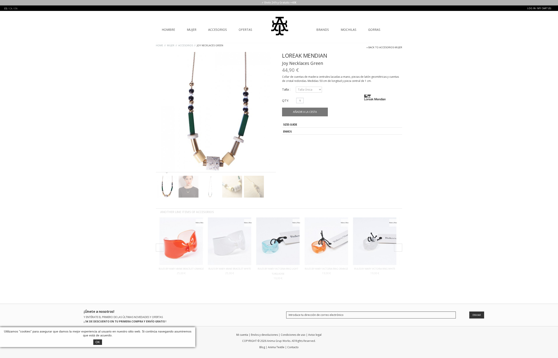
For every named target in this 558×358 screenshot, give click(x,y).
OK (97, 342)
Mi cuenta (242, 335)
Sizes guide (290, 124)
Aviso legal (315, 335)
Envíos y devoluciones (264, 335)
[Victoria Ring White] (374, 219)
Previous (160, 248)
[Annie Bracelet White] (229, 219)
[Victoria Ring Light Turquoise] (278, 219)
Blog (262, 347)
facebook (369, 335)
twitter (376, 335)
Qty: (285, 100)
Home (159, 45)
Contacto (293, 347)
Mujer (170, 45)
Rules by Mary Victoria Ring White (374, 268)
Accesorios (185, 45)
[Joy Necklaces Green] (216, 112)
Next (398, 248)
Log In (531, 8)
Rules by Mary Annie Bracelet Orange (181, 268)
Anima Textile (276, 347)
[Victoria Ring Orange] (326, 219)
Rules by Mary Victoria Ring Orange (326, 268)
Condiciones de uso (293, 335)
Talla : (286, 89)
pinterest (399, 335)
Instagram (392, 335)
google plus (384, 335)
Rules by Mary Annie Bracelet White (229, 268)
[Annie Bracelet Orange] (181, 219)
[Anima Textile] (279, 23)
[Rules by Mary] (199, 221)
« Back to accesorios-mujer (384, 47)
